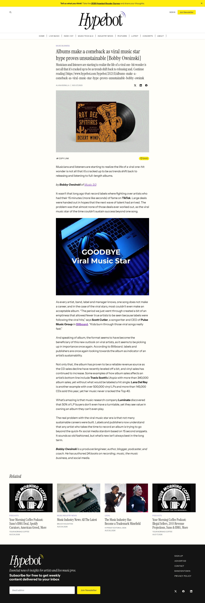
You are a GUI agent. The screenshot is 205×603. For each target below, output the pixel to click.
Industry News (105, 36)
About (160, 36)
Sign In (172, 12)
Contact (179, 566)
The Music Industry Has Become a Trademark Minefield (123, 522)
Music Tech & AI (85, 36)
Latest (134, 36)
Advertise (180, 561)
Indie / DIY (68, 36)
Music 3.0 (90, 184)
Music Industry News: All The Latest (77, 520)
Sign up (178, 556)
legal (107, 515)
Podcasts (14, 515)
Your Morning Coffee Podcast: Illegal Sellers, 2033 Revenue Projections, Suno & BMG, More (170, 524)
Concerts (148, 36)
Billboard (82, 324)
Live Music (54, 36)
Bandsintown (182, 571)
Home (41, 36)
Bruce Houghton (65, 524)
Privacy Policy (182, 576)
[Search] (10, 12)
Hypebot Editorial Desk (115, 528)
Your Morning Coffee (19, 532)
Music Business (63, 46)
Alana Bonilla (62, 85)
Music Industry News (67, 515)
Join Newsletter (186, 12)
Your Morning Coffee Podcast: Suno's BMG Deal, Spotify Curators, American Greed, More (27, 524)
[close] (201, 3)
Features (122, 36)
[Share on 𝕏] (135, 85)
